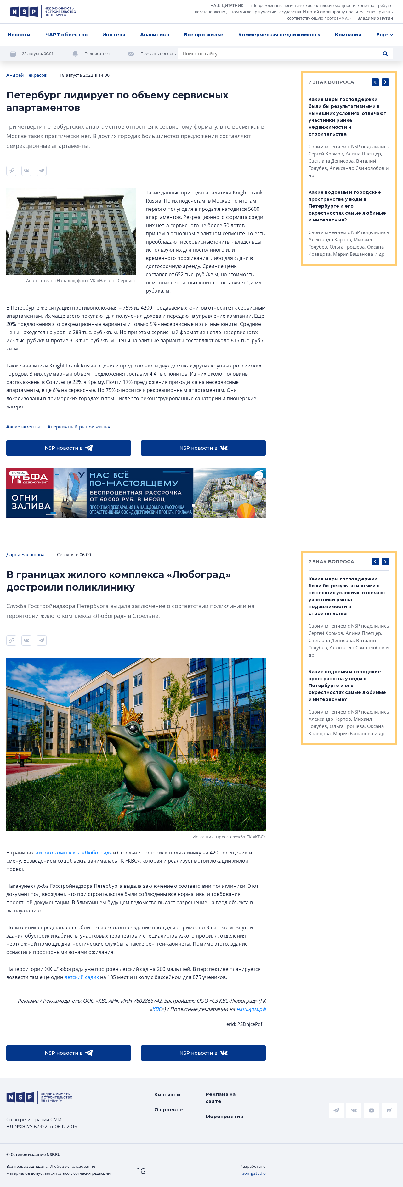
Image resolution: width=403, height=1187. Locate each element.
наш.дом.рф (251, 1008)
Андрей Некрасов (26, 75)
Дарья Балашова (25, 554)
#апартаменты (23, 426)
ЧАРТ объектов (66, 34)
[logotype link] (43, 11)
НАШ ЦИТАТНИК (226, 5)
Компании (348, 34)
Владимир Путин (375, 18)
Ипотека (113, 34)
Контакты (167, 1094)
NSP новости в (64, 448)
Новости (19, 34)
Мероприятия (224, 1116)
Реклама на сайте (221, 1097)
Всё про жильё (204, 34)
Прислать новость (158, 53)
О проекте (168, 1109)
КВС (157, 1008)
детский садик (82, 977)
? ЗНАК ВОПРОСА (331, 82)
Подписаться (97, 53)
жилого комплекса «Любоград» (73, 852)
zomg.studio (254, 1173)
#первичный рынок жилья (79, 426)
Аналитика (154, 34)
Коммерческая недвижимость (279, 34)
